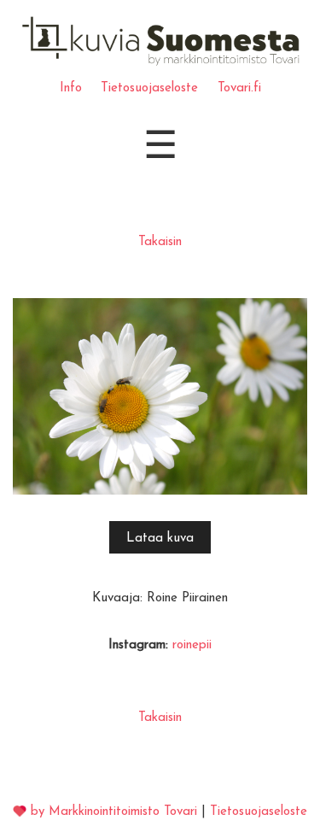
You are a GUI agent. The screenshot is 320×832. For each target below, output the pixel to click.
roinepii (192, 645)
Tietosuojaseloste (149, 88)
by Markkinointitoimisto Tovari (113, 812)
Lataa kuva (160, 538)
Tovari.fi (239, 88)
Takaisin (160, 242)
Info (71, 88)
